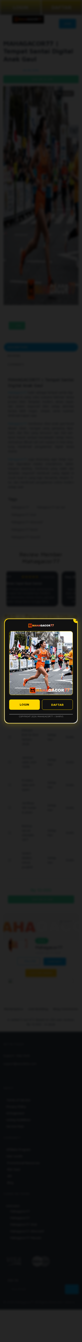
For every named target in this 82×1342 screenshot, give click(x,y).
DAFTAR (57, 704)
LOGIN (24, 704)
